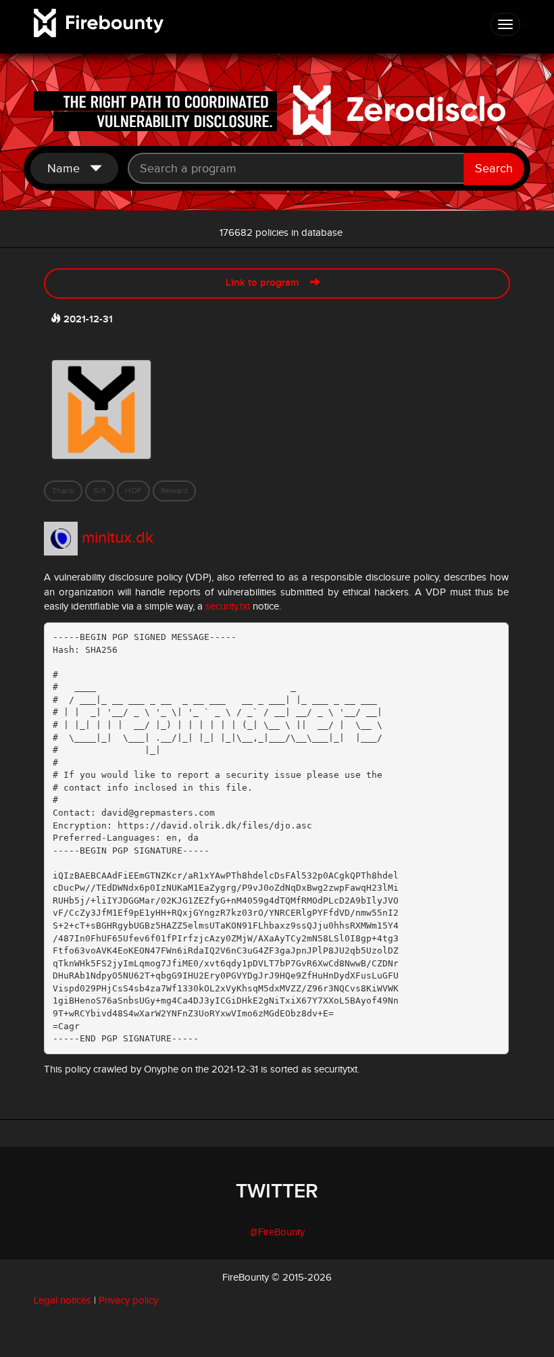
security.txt (227, 606)
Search (494, 169)
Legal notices (62, 1300)
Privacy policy (128, 1300)
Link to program (268, 283)
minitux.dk (117, 537)
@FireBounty (277, 1232)
